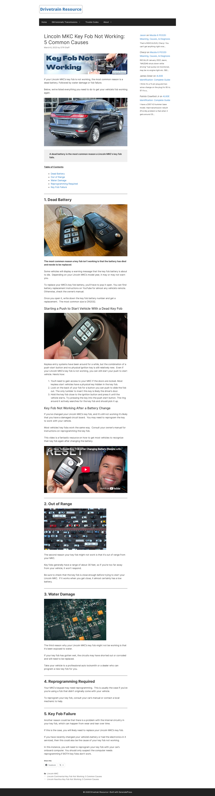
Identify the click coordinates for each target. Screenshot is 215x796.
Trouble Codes (92, 22)
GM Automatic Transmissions (64, 22)
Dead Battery (58, 173)
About (106, 22)
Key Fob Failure (59, 187)
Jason (143, 35)
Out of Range (58, 177)
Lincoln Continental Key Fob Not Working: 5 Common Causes (74, 776)
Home (44, 22)
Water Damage (58, 180)
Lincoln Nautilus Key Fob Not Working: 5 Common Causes (73, 779)
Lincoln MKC (52, 773)
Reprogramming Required (64, 183)
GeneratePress (125, 792)
